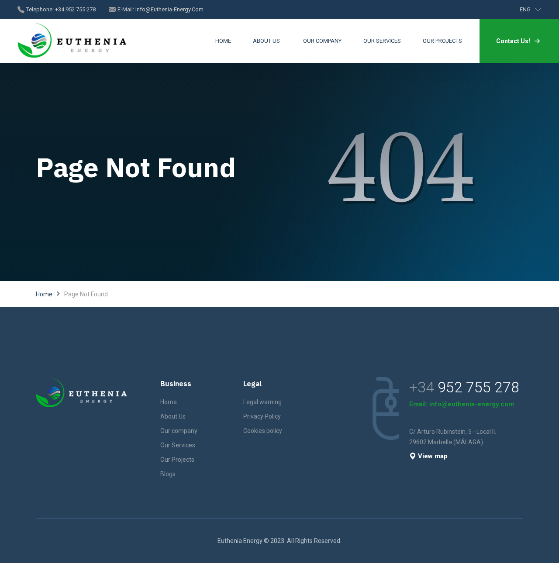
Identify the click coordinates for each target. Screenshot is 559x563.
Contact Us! (513, 41)
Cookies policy (262, 430)
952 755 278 (478, 387)
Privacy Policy (262, 416)
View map (433, 456)
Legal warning (262, 401)
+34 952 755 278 (75, 9)
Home (44, 294)
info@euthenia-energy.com (169, 9)
